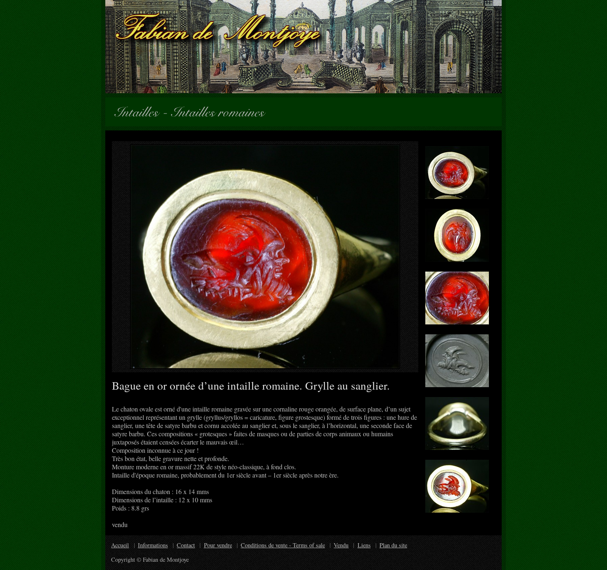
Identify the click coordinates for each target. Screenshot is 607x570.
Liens (364, 545)
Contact (186, 545)
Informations (153, 545)
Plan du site (393, 545)
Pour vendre (218, 545)
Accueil (120, 545)
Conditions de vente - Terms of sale (283, 545)
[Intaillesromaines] (221, 110)
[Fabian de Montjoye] (303, 46)
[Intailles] (140, 110)
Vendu (341, 545)
